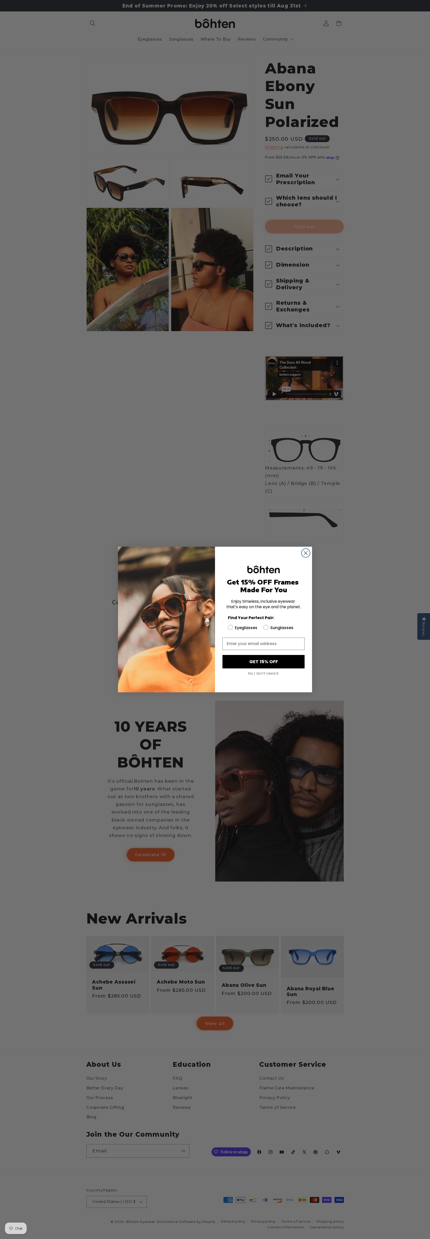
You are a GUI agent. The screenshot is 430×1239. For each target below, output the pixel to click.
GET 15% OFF (263, 661)
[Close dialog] (305, 553)
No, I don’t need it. (263, 673)
